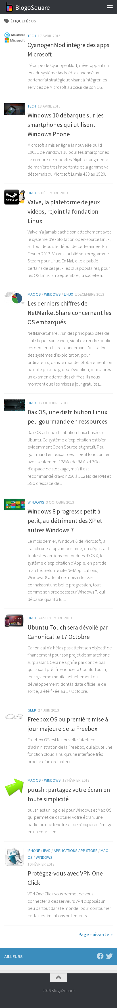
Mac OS (34, 294)
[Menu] (110, 7)
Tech (32, 35)
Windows (52, 294)
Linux (32, 192)
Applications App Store (75, 850)
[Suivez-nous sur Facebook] (100, 956)
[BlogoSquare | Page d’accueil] (36, 7)
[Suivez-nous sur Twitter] (109, 956)
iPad (47, 850)
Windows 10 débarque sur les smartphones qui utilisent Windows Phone (66, 124)
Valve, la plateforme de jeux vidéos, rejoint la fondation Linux (64, 211)
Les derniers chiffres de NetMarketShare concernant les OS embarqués (69, 312)
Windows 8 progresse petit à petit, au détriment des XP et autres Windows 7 (65, 520)
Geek (32, 710)
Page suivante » (95, 934)
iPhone (34, 850)
